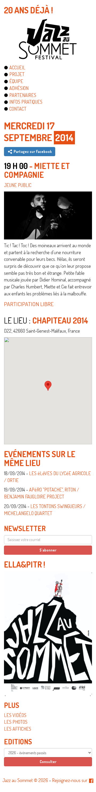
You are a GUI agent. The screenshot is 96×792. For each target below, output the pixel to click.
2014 (64, 137)
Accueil (17, 67)
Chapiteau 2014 (60, 320)
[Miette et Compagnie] (48, 214)
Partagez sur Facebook (32, 151)
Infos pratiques (25, 102)
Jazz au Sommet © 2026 (25, 780)
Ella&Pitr (23, 564)
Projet (17, 74)
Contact (17, 109)
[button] (48, 386)
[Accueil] (48, 39)
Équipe (16, 81)
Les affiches (17, 729)
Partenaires (22, 95)
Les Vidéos (15, 715)
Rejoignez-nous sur (70, 780)
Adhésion (19, 88)
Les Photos (15, 722)
